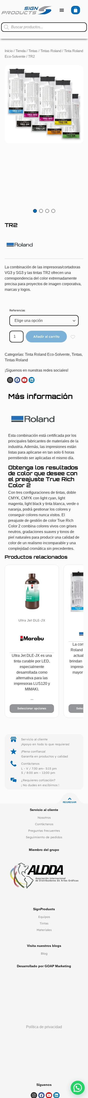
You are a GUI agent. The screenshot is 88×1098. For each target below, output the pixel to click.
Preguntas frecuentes (44, 830)
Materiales (44, 930)
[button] (78, 1088)
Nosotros (44, 817)
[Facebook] (17, 380)
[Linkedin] (32, 380)
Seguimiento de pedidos (44, 837)
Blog (44, 953)
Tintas (33, 51)
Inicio (9, 51)
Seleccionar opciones (31, 708)
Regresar (69, 802)
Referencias (17, 310)
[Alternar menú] (61, 10)
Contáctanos (44, 824)
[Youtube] (24, 380)
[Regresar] (69, 798)
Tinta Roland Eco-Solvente (47, 354)
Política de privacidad (44, 1027)
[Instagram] (10, 380)
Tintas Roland (50, 51)
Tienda (20, 51)
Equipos (44, 917)
